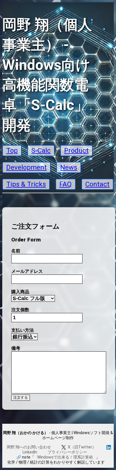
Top (12, 151)
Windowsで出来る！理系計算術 (65, 457)
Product (76, 151)
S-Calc (41, 151)
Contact (97, 184)
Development (26, 167)
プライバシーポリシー (67, 452)
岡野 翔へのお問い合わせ (29, 447)
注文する (20, 397)
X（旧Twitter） (82, 447)
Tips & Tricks (26, 184)
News (68, 167)
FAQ (65, 184)
